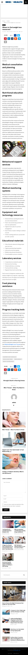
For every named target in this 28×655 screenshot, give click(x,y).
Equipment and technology (9, 356)
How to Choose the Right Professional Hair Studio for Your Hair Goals (13, 603)
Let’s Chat (10, 653)
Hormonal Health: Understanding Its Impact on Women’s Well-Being (7, 564)
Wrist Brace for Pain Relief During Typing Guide (17, 629)
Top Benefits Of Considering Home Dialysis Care (6, 531)
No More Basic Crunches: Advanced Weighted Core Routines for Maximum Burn (17, 638)
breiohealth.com (16, 650)
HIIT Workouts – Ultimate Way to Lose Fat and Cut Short (19, 546)
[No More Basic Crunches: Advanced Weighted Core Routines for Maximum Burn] (6, 639)
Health (4, 25)
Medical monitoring (8, 359)
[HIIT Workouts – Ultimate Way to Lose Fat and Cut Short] (20, 540)
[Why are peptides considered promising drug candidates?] (20, 524)
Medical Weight (18, 359)
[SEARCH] (24, 575)
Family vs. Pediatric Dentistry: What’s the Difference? (13, 472)
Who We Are (16, 653)
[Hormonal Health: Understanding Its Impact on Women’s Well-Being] (8, 557)
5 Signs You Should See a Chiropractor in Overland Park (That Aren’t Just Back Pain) (7, 547)
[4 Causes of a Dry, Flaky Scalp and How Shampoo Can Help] (6, 612)
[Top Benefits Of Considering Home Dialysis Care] (8, 524)
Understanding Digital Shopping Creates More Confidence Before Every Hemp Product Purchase (16, 620)
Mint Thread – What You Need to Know (14, 389)
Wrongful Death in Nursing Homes (14, 380)
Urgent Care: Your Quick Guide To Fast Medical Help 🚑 (13, 450)
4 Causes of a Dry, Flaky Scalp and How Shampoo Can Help (17, 610)
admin (5, 31)
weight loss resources (8, 361)
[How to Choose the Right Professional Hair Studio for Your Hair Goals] (14, 593)
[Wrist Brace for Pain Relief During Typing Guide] (6, 630)
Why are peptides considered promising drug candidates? (19, 531)
